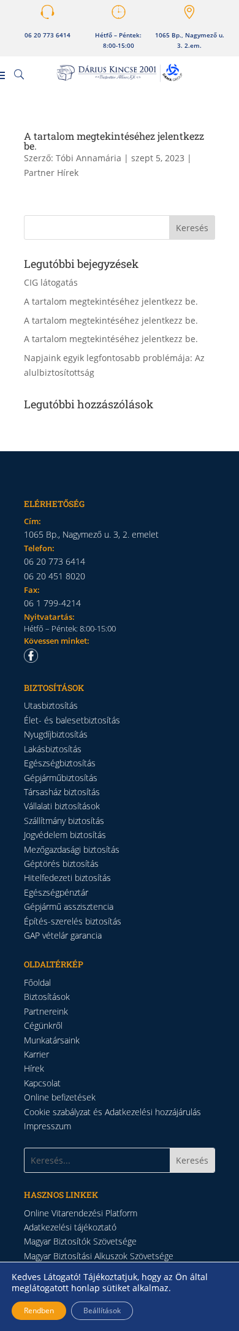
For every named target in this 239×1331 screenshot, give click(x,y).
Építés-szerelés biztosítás (72, 921)
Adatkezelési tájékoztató (70, 1227)
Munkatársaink (52, 1040)
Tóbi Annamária (88, 158)
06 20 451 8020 (54, 576)
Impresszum (47, 1126)
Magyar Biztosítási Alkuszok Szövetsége (98, 1256)
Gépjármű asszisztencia (68, 906)
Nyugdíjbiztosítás (56, 734)
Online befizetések (60, 1097)
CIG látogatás (51, 282)
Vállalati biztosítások (62, 806)
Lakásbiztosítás (53, 749)
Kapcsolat (42, 1083)
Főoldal (37, 982)
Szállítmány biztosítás (64, 820)
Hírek (34, 1068)
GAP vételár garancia (63, 935)
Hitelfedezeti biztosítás (67, 877)
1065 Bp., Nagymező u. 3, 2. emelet (91, 534)
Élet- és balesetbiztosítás (72, 720)
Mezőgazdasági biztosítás (72, 849)
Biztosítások (47, 996)
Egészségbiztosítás (60, 763)
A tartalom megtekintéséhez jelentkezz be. (114, 140)
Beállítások (102, 1310)
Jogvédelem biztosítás (65, 835)
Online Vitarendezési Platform (80, 1213)
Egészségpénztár (56, 892)
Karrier (36, 1054)
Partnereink (46, 1011)
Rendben (39, 1310)
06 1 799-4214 (52, 603)
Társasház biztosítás (62, 792)
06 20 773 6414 (47, 35)
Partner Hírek (51, 172)
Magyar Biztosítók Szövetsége (80, 1241)
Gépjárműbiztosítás (60, 778)
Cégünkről (43, 1025)
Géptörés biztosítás (61, 863)
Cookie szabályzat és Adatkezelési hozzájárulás (112, 1112)
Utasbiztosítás (51, 705)
